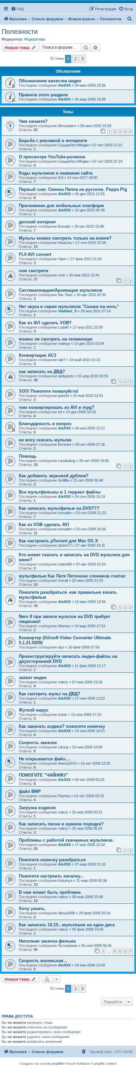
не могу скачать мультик (45, 439)
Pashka (64, 796)
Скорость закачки (38, 742)
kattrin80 (65, 564)
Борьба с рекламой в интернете (53, 140)
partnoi (63, 396)
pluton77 (65, 545)
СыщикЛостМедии (73, 145)
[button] (83, 59)
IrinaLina (65, 243)
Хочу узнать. (32, 908)
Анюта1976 (67, 763)
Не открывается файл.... (45, 758)
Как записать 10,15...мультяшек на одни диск (67, 924)
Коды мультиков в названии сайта (55, 173)
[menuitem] (17, 9)
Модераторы (34, 39)
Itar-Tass (65, 295)
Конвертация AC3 (37, 355)
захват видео (33, 677)
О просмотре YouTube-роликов (52, 156)
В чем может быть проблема (50, 892)
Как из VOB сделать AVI (44, 524)
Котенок (64, 444)
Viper (62, 259)
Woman (64, 626)
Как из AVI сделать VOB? (45, 322)
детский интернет (37, 221)
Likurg (63, 747)
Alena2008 (66, 913)
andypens (66, 376)
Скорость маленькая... (43, 960)
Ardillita (63, 480)
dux (61, 647)
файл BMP (30, 791)
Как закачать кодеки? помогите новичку (62, 726)
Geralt (63, 580)
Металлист (67, 126)
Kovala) (64, 226)
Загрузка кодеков (37, 807)
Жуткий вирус (34, 710)
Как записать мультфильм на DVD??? (59, 508)
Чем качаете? (33, 121)
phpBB (57, 1063)
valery (63, 682)
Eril (60, 178)
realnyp (64, 343)
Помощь (28, 456)
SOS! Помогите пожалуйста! (48, 391)
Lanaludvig (66, 461)
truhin (62, 715)
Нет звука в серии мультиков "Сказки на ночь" (69, 306)
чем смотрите (33, 270)
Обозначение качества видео (50, 80)
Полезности (20, 31)
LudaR (63, 327)
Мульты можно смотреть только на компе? (65, 238)
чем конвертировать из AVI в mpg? (56, 407)
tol (60, 412)
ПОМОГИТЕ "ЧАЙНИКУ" (43, 775)
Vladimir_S (67, 311)
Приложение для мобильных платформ (61, 205)
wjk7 (61, 360)
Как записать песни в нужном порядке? (61, 823)
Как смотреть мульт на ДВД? (49, 693)
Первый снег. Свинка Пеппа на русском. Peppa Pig (73, 189)
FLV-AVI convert (35, 254)
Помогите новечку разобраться (52, 859)
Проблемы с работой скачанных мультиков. (66, 840)
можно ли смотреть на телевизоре (55, 339)
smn (61, 275)
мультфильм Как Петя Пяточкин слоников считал (72, 575)
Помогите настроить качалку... (51, 876)
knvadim (65, 513)
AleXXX (64, 85)
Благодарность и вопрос (45, 423)
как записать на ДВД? (42, 371)
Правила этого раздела (43, 94)
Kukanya (65, 880)
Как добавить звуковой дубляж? (53, 475)
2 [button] (75, 59)
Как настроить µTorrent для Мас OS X (58, 540)
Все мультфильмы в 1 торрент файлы (60, 492)
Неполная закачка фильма (47, 941)
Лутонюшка (67, 946)
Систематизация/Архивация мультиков (60, 290)
